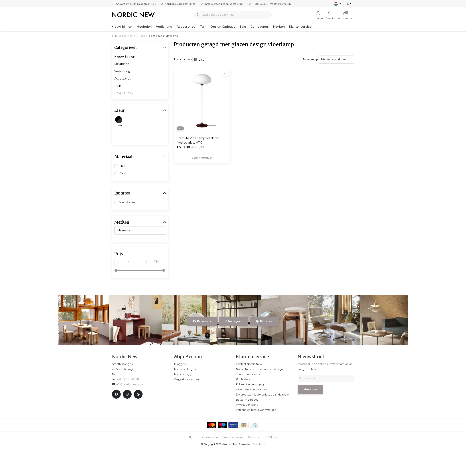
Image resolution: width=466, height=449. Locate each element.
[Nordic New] (133, 14)
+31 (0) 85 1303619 (128, 379)
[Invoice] (254, 425)
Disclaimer (254, 437)
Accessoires (186, 26)
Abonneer (310, 389)
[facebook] (116, 394)
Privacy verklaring (233, 437)
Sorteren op (310, 59)
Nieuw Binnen (121, 26)
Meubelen (144, 26)
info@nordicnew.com (129, 384)
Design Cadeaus (223, 26)
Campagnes (259, 26)
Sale (243, 26)
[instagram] (127, 394)
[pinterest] (138, 394)
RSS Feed (272, 437)
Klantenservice (300, 26)
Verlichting (164, 26)
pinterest (266, 321)
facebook (204, 321)
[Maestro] (222, 425)
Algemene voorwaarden (203, 437)
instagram (235, 321)
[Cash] (243, 425)
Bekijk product (202, 157)
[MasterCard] (211, 425)
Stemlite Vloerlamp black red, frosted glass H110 (198, 140)
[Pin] (233, 425)
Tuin (203, 26)
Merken (279, 26)
